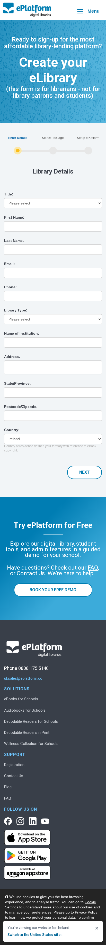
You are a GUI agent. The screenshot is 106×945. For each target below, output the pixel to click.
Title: (8, 194)
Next (84, 472)
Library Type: (15, 310)
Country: (12, 430)
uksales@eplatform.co (23, 678)
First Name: (14, 217)
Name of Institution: (21, 333)
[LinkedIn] (33, 821)
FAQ (7, 798)
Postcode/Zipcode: (21, 407)
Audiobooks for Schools (25, 710)
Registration (14, 765)
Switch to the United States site (35, 935)
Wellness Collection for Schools (31, 744)
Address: (12, 357)
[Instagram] (20, 821)
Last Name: (14, 241)
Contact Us (13, 776)
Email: (9, 264)
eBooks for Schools (21, 699)
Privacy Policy (86, 912)
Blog (8, 787)
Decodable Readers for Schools (31, 721)
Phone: (10, 287)
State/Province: (17, 383)
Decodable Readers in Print (26, 732)
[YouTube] (45, 821)
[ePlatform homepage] (53, 10)
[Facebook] (8, 821)
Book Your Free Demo (53, 589)
